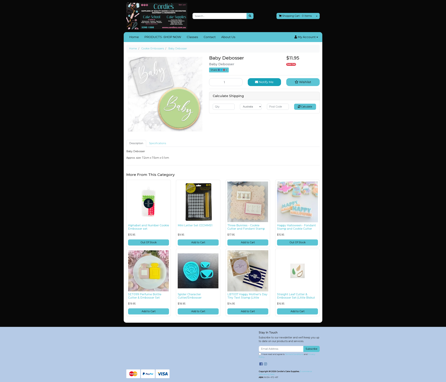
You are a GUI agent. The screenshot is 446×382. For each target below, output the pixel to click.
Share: (214, 70)
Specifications (157, 143)
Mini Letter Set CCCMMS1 (195, 225)
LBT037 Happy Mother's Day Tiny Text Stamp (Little (247, 296)
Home (134, 37)
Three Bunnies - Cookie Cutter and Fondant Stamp (246, 227)
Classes (192, 37)
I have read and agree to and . (287, 355)
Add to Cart (198, 242)
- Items (297, 15)
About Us (228, 37)
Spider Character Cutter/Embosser (190, 296)
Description (136, 143)
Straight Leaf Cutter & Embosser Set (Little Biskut (296, 296)
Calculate (306, 106)
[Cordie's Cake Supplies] (156, 15)
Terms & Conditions (294, 354)
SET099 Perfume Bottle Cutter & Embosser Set (144, 296)
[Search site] (250, 16)
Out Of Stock (149, 242)
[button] (306, 37)
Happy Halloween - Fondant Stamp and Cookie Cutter (296, 227)
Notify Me (266, 82)
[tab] (136, 143)
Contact (210, 37)
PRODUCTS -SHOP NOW (162, 37)
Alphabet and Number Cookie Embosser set (148, 227)
